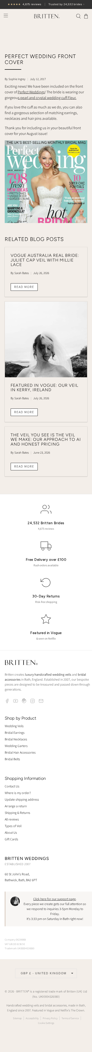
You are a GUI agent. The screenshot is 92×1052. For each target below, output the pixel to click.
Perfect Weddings (31, 92)
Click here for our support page (54, 899)
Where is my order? (18, 793)
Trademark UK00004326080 (19, 948)
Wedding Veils (14, 726)
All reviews (12, 819)
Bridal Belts (12, 759)
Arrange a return (16, 806)
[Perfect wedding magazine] (46, 221)
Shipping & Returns (17, 813)
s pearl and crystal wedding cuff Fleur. (47, 97)
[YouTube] (15, 701)
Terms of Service (70, 1018)
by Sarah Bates (20, 273)
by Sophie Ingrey (15, 79)
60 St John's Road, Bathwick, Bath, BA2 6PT (21, 877)
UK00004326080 (49, 997)
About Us (11, 832)
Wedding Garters (16, 746)
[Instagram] (32, 701)
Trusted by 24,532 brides (46, 4)
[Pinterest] (24, 701)
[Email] (41, 701)
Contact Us (12, 786)
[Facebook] (7, 701)
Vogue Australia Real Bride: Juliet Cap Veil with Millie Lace (45, 260)
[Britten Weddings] (46, 16)
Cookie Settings (46, 1023)
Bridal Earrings (15, 732)
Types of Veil (13, 826)
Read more (24, 287)
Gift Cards (11, 839)
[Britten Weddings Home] (21, 663)
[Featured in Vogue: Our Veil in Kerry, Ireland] (46, 339)
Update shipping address (22, 799)
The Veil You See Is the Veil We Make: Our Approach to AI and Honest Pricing (46, 439)
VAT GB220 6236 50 (15, 944)
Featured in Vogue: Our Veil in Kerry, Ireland (44, 387)
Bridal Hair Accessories (20, 752)
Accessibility (32, 1018)
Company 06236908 (15, 939)
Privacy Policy (50, 1018)
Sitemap (17, 1018)
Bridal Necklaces (16, 739)
